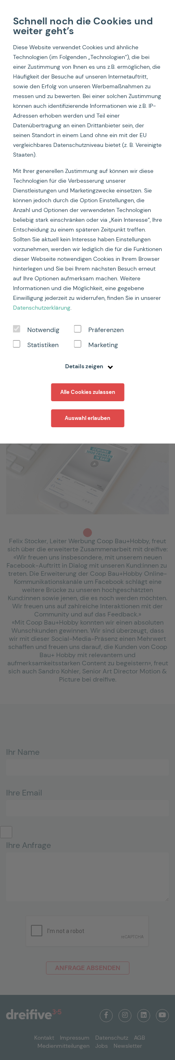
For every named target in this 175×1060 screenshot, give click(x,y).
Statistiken (43, 345)
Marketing (103, 345)
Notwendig (43, 330)
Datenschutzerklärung (41, 307)
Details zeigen (85, 366)
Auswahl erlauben (87, 418)
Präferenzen (106, 330)
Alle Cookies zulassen (87, 392)
